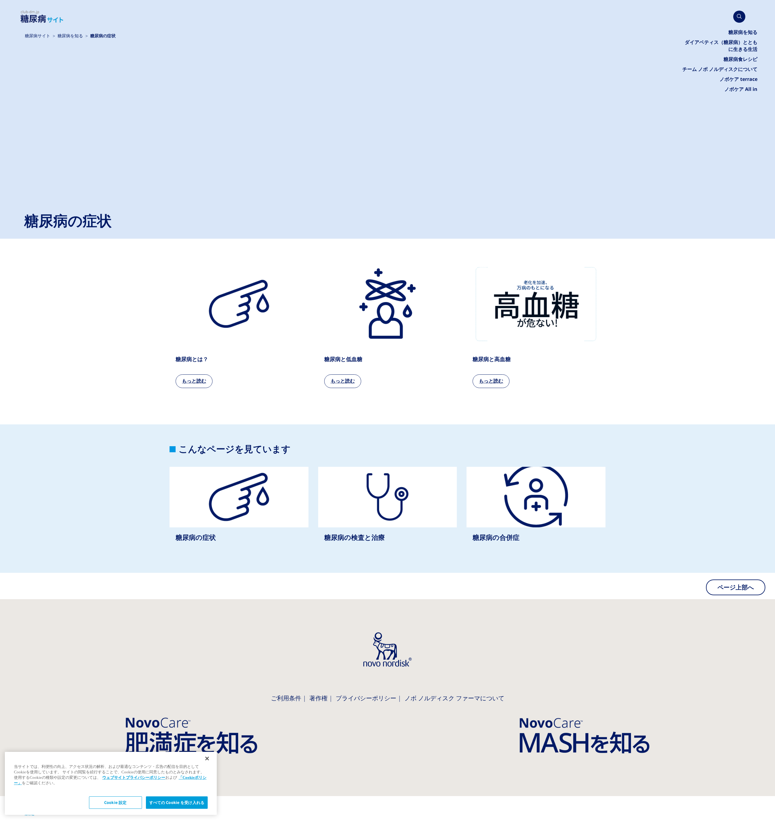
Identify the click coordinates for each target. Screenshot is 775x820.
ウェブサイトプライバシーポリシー (133, 777)
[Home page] (42, 16)
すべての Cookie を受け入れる (176, 802)
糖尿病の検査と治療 (387, 510)
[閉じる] (207, 758)
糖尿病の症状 (239, 510)
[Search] (739, 17)
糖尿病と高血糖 (536, 326)
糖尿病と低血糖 (387, 326)
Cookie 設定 (115, 802)
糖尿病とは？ (239, 326)
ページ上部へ (735, 587)
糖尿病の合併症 (536, 510)
